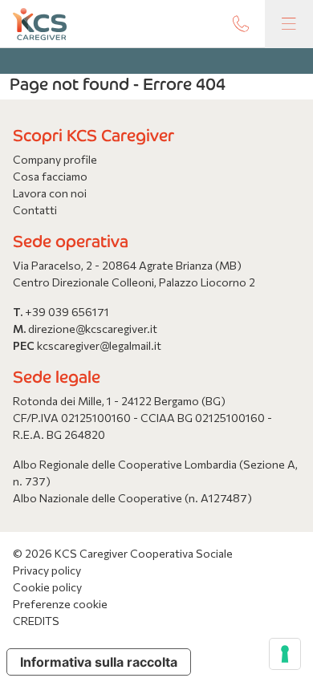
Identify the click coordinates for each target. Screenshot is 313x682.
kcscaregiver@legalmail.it (99, 345)
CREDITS (36, 620)
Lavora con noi (50, 193)
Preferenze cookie (60, 604)
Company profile (55, 159)
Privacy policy (47, 570)
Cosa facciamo (50, 176)
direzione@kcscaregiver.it (92, 328)
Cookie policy (47, 587)
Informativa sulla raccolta (98, 662)
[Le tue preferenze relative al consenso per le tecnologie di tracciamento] (285, 654)
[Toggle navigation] (289, 24)
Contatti (35, 210)
